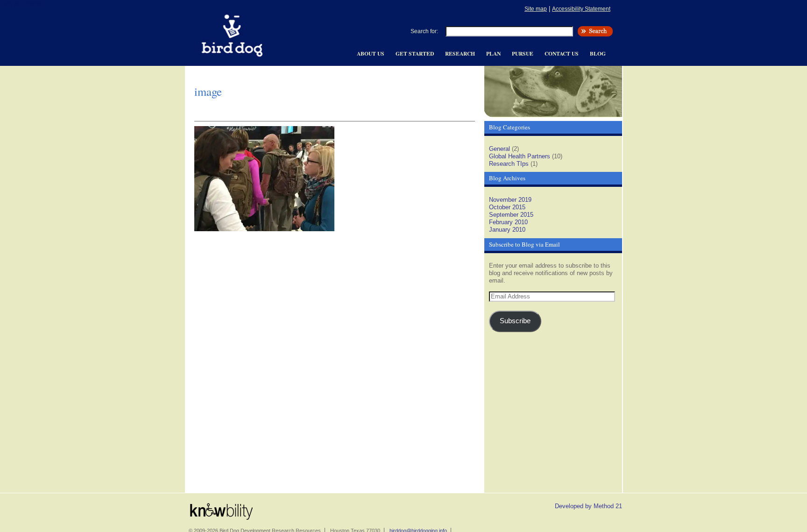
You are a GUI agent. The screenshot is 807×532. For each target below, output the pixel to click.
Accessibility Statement (581, 9)
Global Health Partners (519, 156)
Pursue (522, 53)
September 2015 (511, 214)
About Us (370, 53)
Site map (535, 9)
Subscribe (515, 321)
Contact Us (562, 53)
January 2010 (507, 229)
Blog (598, 53)
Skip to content (20, 3)
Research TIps (509, 163)
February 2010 (508, 222)
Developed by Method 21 (588, 506)
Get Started (415, 53)
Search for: (424, 31)
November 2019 (510, 199)
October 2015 (507, 207)
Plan (493, 53)
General (499, 148)
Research (460, 53)
